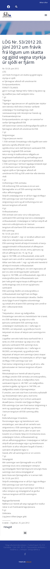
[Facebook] (8, 7)
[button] (16, 7)
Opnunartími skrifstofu (36, 547)
